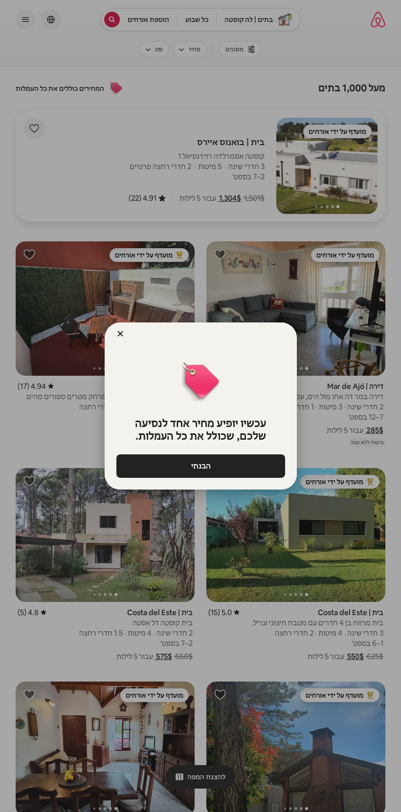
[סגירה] (120, 334)
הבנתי (200, 466)
